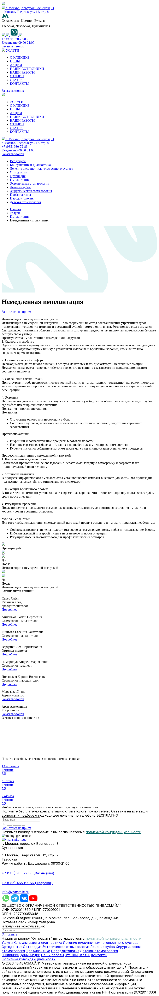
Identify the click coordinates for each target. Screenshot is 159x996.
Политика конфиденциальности (28, 959)
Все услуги (18, 161)
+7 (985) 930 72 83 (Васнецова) (28, 873)
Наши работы (52, 955)
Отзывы (71, 955)
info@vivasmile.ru (15, 892)
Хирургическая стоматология (31, 191)
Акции (34, 955)
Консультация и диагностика (30, 165)
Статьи (84, 955)
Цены (24, 955)
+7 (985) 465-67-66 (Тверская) (27, 883)
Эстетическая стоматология (29, 183)
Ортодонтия (18, 172)
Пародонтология (22, 198)
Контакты (99, 955)
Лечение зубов (20, 187)
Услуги (15, 213)
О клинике (10, 955)
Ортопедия (17, 176)
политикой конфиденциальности (113, 832)
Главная (15, 209)
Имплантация (19, 179)
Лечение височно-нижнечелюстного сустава (41, 168)
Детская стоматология (25, 202)
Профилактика (20, 194)
